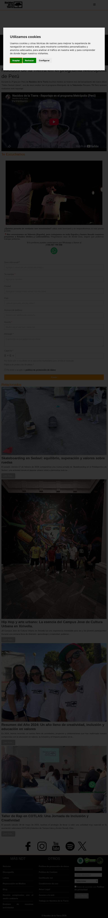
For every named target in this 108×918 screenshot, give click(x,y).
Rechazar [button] (29, 60)
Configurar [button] (44, 60)
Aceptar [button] (16, 60)
